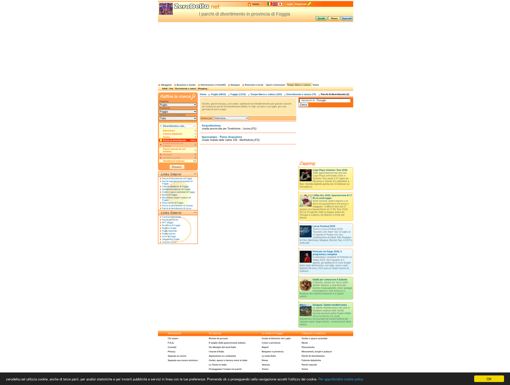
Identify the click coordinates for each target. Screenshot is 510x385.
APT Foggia (167, 222)
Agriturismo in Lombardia (222, 356)
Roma (265, 360)
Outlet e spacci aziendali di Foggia (178, 192)
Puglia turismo (169, 233)
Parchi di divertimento (174, 140)
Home (255, 4)
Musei (305, 343)
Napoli (265, 347)
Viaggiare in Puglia (170, 239)
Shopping (202, 88)
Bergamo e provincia (272, 351)
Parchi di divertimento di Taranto (177, 205)
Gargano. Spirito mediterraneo (330, 305)
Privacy (171, 351)
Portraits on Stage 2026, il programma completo (327, 253)
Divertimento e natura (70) (301, 94)
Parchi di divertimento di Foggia (177, 178)
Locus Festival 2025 (324, 226)
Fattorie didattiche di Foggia (175, 186)
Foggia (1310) (238, 94)
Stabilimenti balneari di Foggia (176, 189)
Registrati (300, 4)
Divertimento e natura (185, 88)
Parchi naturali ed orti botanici (174, 150)
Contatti (172, 347)
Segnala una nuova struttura (183, 360)
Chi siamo (173, 338)
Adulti (165, 88)
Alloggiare (166, 85)
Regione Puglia (169, 228)
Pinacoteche (308, 347)
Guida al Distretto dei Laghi (276, 338)
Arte (171, 88)
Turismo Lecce (169, 242)
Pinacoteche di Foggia (172, 203)
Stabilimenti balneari (173, 161)
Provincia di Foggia (171, 225)
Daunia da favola (170, 219)
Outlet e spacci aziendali (314, 338)
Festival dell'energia (171, 217)
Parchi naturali (309, 364)
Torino (265, 369)
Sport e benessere (275, 85)
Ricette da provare (218, 338)
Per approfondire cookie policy (340, 378)
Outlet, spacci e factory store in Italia (228, 360)
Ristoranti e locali (254, 85)
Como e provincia (271, 343)
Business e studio (186, 85)
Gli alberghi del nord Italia (222, 347)
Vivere (316, 85)
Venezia (266, 364)
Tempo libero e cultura (299, 85)
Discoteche (169, 130)
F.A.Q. (171, 343)
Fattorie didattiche (172, 134)
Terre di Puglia (169, 236)
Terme (305, 369)
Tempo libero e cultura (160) (266, 94)
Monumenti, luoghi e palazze (317, 351)
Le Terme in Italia (218, 364)
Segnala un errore (177, 356)
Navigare (235, 85)
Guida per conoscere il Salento (330, 279)
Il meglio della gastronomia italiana (227, 343)
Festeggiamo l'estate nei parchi (225, 369)
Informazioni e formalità (213, 85)
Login (290, 4)
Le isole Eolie (269, 356)
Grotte (166, 137)
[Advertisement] (255, 52)
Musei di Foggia (169, 195)
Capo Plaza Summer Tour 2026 (330, 170)
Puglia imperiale (169, 231)
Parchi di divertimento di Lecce (176, 208)
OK (489, 378)
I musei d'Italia (216, 351)
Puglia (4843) (218, 94)
